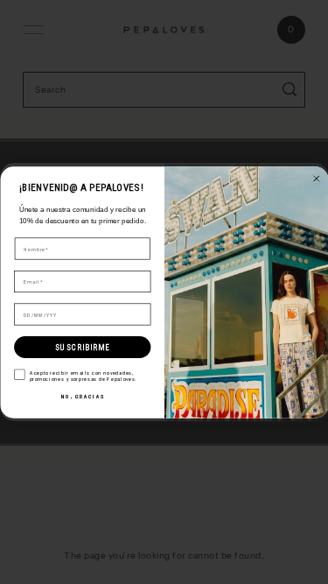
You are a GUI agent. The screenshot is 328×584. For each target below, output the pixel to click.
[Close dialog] (316, 178)
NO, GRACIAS (81, 396)
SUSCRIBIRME (82, 346)
